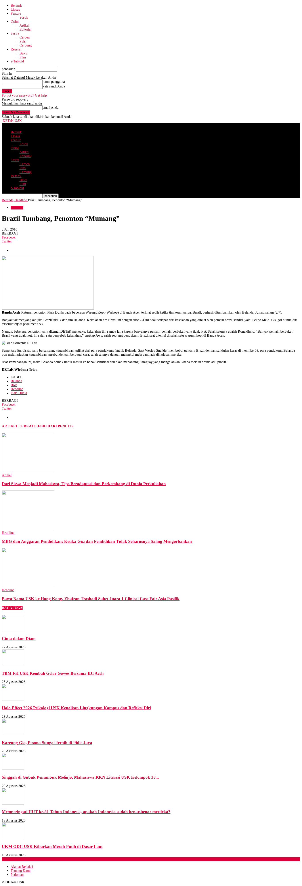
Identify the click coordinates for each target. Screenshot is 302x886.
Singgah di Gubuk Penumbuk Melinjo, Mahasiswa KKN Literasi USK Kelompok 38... (80, 777)
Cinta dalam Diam (19, 638)
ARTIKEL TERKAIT (18, 426)
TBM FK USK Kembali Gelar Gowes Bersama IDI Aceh (53, 673)
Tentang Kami (21, 870)
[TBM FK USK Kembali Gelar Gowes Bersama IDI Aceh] (13, 665)
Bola (14, 385)
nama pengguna (54, 81)
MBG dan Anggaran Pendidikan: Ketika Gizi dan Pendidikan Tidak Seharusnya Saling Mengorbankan (97, 541)
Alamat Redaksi (22, 867)
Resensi (16, 49)
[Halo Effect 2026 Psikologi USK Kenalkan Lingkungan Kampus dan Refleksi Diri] (13, 699)
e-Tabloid (17, 61)
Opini (15, 21)
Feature (16, 13)
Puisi (22, 41)
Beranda (16, 5)
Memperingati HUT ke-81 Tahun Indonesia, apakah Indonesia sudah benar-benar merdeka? (86, 811)
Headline (17, 207)
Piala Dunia (19, 393)
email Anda (51, 107)
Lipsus (15, 9)
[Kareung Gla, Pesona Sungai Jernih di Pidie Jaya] (13, 734)
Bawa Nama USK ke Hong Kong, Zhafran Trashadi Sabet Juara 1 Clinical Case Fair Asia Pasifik (91, 598)
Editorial (25, 29)
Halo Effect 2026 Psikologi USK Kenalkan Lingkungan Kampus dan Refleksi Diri (76, 708)
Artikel (24, 25)
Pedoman (17, 874)
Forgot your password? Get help (24, 95)
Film (22, 57)
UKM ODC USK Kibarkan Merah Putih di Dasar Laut (52, 846)
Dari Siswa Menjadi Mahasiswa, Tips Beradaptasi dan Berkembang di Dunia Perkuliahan (84, 483)
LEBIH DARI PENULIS (54, 426)
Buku (23, 53)
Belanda (16, 381)
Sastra (15, 33)
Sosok (23, 17)
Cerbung (25, 45)
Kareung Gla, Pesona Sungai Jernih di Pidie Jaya (47, 742)
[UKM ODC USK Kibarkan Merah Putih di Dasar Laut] (13, 838)
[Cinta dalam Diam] (13, 630)
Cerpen (24, 37)
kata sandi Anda (54, 86)
